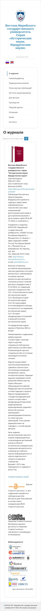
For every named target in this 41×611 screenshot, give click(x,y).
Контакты (13, 122)
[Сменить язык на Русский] (7, 62)
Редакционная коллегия (19, 83)
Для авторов (14, 98)
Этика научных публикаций (20, 88)
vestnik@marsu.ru (21, 262)
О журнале (13, 73)
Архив (11, 117)
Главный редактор (16, 78)
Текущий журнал (16, 107)
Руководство (14, 102)
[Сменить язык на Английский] (12, 62)
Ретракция (13, 112)
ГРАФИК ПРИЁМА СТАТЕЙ (18, 477)
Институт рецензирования (20, 93)
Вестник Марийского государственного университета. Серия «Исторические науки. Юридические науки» (20, 37)
